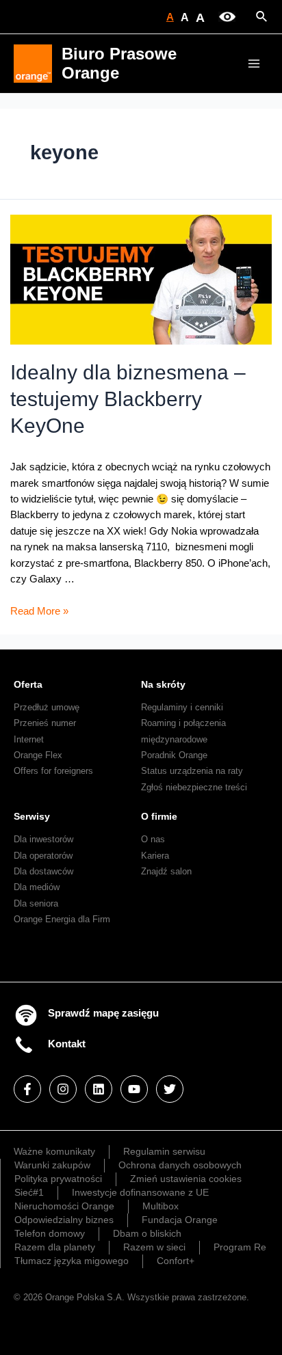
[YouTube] (134, 1089)
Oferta (28, 684)
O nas (153, 839)
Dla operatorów (43, 855)
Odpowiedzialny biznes (64, 1219)
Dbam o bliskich (147, 1233)
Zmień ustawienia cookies (186, 1178)
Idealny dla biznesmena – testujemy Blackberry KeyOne (128, 399)
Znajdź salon (166, 871)
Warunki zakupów (52, 1164)
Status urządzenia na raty (192, 771)
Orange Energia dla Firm (62, 919)
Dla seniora (36, 903)
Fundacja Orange (180, 1219)
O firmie (159, 816)
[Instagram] (63, 1089)
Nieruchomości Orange (64, 1205)
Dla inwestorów (43, 839)
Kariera (155, 855)
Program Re (240, 1247)
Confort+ (175, 1260)
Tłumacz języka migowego (71, 1260)
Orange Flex (38, 755)
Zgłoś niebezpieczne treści (194, 787)
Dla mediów (37, 887)
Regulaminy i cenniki (182, 707)
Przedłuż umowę (46, 707)
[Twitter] (169, 1089)
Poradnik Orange (174, 755)
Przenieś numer (45, 723)
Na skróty (163, 684)
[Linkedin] (98, 1089)
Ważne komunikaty (54, 1151)
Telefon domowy (49, 1233)
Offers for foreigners (53, 771)
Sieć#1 (29, 1192)
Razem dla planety (54, 1247)
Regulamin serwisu (164, 1151)
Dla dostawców (43, 871)
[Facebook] (27, 1089)
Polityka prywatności (58, 1178)
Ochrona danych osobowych (180, 1164)
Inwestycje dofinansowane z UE (140, 1192)
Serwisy (32, 816)
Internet (29, 739)
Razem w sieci (154, 1247)
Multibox (160, 1205)
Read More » (39, 611)
